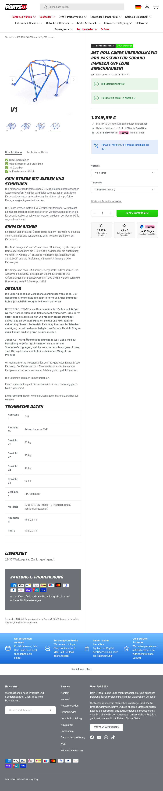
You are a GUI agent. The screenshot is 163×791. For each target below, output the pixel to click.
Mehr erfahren (137, 132)
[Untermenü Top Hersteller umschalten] (96, 29)
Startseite (9, 37)
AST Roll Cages (99, 74)
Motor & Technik (86, 23)
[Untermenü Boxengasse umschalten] (72, 29)
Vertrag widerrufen (106, 727)
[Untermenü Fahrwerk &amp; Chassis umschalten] (41, 23)
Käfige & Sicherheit (136, 16)
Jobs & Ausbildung (71, 718)
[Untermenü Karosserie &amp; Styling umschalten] (130, 23)
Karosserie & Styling (116, 23)
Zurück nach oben (81, 669)
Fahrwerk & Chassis (27, 23)
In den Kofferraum (137, 213)
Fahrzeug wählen (22, 16)
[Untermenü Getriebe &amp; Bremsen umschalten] (72, 23)
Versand (112, 123)
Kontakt (65, 692)
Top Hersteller (85, 29)
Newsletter (67, 724)
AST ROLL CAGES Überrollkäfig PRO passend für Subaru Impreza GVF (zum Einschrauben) (36, 37)
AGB (63, 743)
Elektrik (140, 23)
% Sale (105, 29)
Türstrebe (96, 182)
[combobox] (82, 7)
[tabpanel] (43, 346)
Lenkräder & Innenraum (104, 16)
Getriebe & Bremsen (58, 23)
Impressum (67, 731)
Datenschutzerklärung (73, 737)
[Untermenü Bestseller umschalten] (54, 17)
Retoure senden (69, 705)
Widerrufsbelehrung (72, 750)
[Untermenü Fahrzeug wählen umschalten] (34, 17)
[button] (155, 6)
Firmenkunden (68, 712)
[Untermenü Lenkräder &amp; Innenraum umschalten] (120, 17)
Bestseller (45, 16)
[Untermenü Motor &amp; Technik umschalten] (99, 23)
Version (95, 165)
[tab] (13, 152)
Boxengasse (61, 29)
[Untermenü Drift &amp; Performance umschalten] (85, 17)
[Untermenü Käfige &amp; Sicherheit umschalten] (150, 17)
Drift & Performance (71, 16)
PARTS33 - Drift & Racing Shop (25, 779)
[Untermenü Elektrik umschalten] (147, 23)
